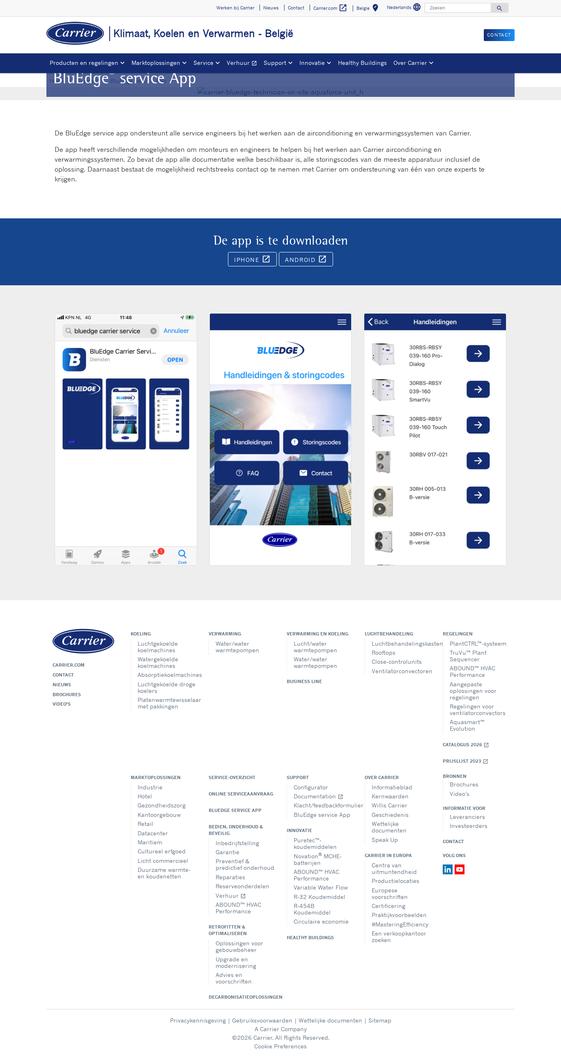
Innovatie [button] (312, 62)
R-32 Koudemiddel (319, 896)
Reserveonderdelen (242, 886)
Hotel (145, 796)
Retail (145, 823)
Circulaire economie (321, 921)
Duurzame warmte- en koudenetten (164, 873)
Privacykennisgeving (198, 1020)
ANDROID (309, 261)
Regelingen (458, 634)
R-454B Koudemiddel (312, 909)
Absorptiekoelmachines (167, 674)
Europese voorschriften (390, 893)
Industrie (150, 787)
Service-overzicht (232, 777)
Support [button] (275, 62)
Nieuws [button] (270, 8)
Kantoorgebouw (159, 814)
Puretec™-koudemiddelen (315, 843)
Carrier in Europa (388, 855)
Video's (62, 704)
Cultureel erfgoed (162, 851)
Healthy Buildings (362, 62)
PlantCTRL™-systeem (478, 643)
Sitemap (379, 1020)
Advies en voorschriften (234, 978)
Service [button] (203, 62)
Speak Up (385, 839)
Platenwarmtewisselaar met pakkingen (167, 703)
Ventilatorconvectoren (401, 670)
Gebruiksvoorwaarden (262, 1020)
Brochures (67, 694)
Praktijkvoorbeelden (399, 914)
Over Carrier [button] (410, 62)
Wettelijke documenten (389, 827)
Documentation (318, 796)
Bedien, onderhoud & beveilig (236, 830)
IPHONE (255, 261)
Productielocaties (395, 880)
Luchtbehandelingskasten (401, 643)
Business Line (304, 681)
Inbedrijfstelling (237, 842)
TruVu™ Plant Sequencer (468, 656)
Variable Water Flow (321, 887)
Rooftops (383, 652)
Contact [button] (296, 8)
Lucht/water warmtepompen (315, 646)
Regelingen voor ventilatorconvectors (478, 709)
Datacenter (153, 833)
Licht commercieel (163, 860)
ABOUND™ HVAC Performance (472, 671)
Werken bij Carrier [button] (235, 8)
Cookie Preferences (280, 1046)
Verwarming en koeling (317, 634)
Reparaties (230, 877)
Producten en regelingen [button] (84, 62)
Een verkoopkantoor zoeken (399, 936)
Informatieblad (392, 787)
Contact (63, 675)
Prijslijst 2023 (465, 761)
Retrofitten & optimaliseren (228, 930)
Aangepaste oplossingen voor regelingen (473, 691)
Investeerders (468, 825)
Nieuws (62, 685)
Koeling (141, 634)
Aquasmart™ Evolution (467, 725)
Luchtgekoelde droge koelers (166, 687)
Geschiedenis (390, 814)
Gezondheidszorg (162, 805)
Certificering (388, 905)
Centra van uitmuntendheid (394, 868)
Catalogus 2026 (466, 745)
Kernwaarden (390, 796)
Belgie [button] (369, 9)
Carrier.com (69, 665)
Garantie (227, 851)
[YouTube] (459, 869)
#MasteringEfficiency (400, 924)
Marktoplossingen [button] (155, 62)
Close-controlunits (397, 661)
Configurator (311, 787)
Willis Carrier (389, 805)
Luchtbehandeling (389, 634)
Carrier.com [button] (330, 7)
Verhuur (243, 64)
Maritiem (150, 842)
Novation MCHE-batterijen (318, 858)
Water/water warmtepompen (237, 646)
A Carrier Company (281, 1028)
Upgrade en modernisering (236, 962)
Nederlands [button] (405, 8)
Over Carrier (382, 777)
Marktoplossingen (156, 777)
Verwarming (225, 634)
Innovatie (299, 830)
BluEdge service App (235, 810)
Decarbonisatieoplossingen (241, 997)
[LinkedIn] (449, 869)
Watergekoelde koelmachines (158, 662)
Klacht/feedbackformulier (323, 805)
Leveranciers (467, 816)
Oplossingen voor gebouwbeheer (239, 946)
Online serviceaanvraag (241, 794)
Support (298, 777)
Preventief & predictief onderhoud (245, 864)
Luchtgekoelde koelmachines (158, 646)
